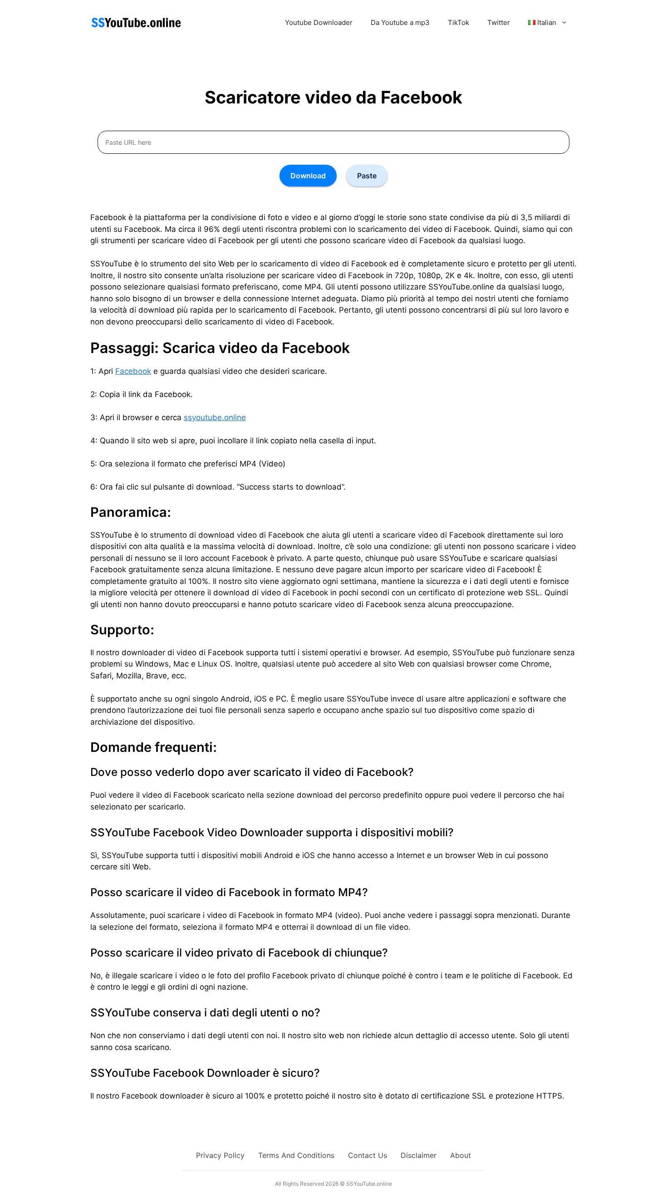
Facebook (133, 371)
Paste (367, 175)
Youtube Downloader (319, 22)
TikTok (458, 22)
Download (308, 175)
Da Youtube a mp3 (400, 22)
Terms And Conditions (296, 1155)
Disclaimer (418, 1155)
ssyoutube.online (215, 417)
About (460, 1155)
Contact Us (367, 1155)
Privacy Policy (220, 1155)
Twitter (498, 22)
